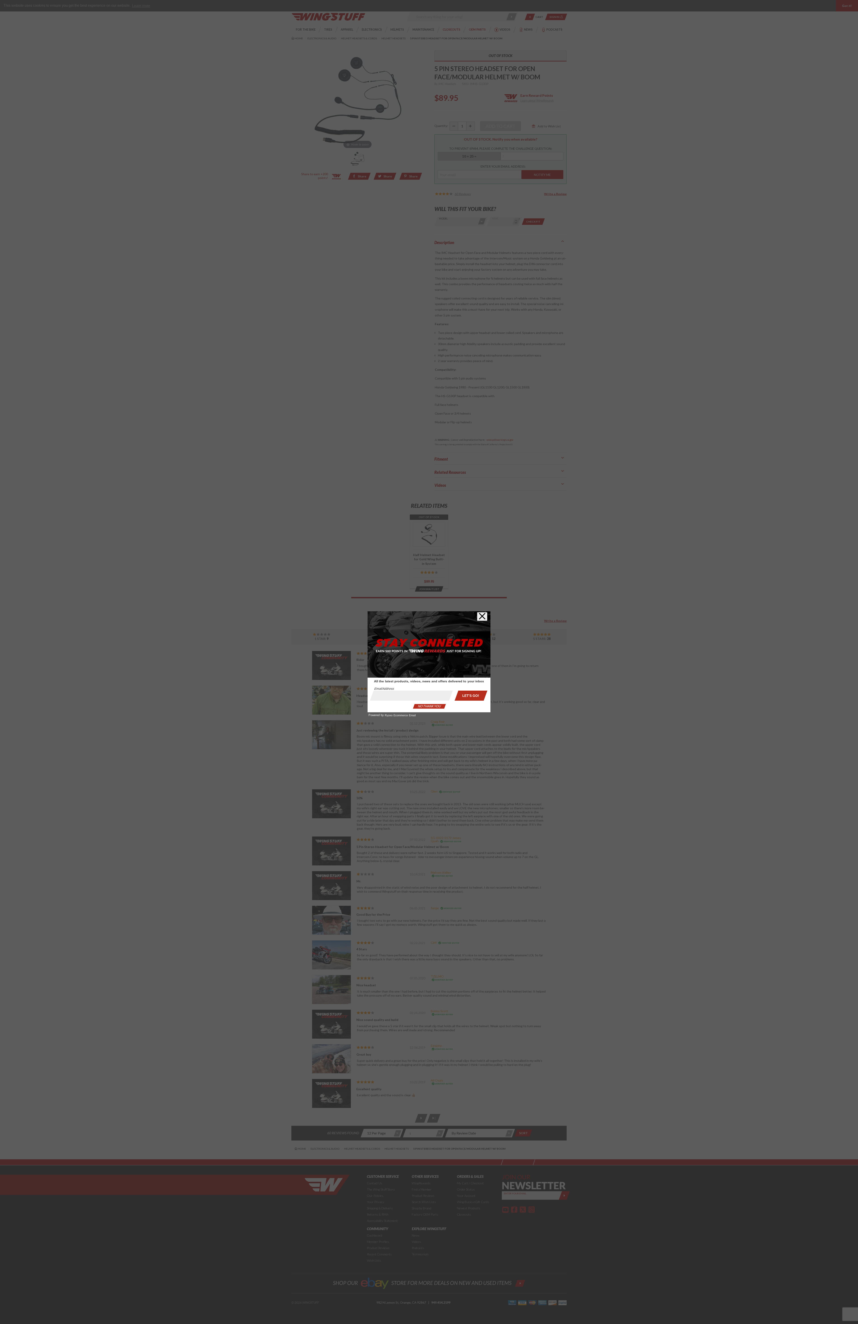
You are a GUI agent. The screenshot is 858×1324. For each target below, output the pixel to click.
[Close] (482, 616)
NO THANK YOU (429, 706)
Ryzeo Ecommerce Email (400, 715)
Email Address (384, 688)
